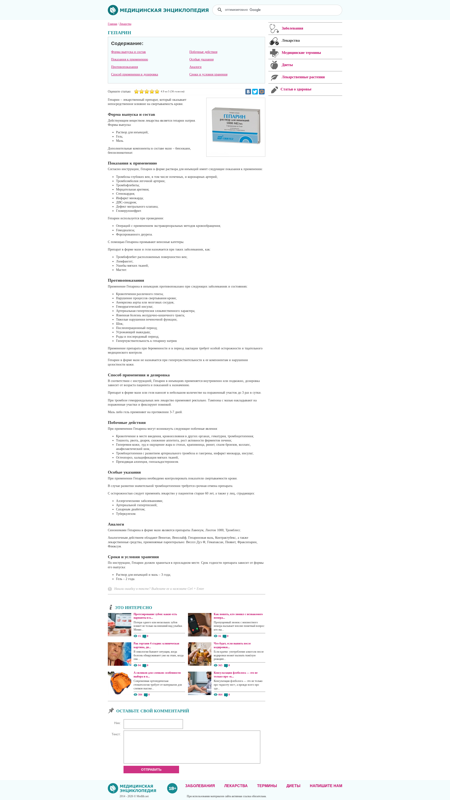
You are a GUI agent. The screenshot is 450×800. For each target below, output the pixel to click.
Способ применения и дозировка (134, 74)
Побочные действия (203, 52)
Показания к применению (129, 59)
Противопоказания (124, 67)
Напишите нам (326, 786)
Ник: (117, 723)
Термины (267, 786)
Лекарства (236, 786)
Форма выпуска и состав (128, 52)
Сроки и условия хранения (208, 74)
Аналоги (195, 67)
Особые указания (201, 59)
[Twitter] (255, 91)
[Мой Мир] (262, 91)
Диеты (293, 786)
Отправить (151, 769)
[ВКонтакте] (248, 91)
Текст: (116, 734)
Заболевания (200, 786)
